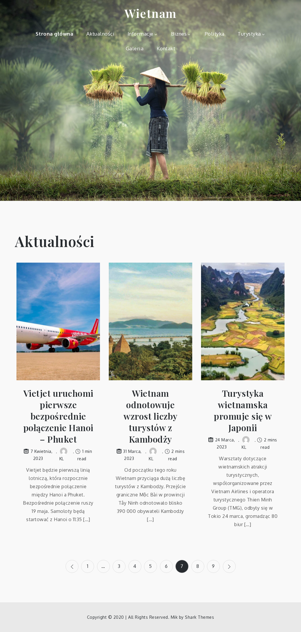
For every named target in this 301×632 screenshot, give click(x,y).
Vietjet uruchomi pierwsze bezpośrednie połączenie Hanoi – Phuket (58, 416)
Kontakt (166, 48)
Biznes (179, 34)
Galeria (135, 48)
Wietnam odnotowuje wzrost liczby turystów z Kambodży (150, 416)
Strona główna (54, 34)
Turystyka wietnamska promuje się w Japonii (243, 410)
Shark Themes (199, 617)
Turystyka (249, 34)
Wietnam (150, 13)
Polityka (215, 34)
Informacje (140, 34)
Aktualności (100, 34)
